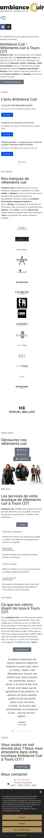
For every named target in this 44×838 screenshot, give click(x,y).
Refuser (22, 823)
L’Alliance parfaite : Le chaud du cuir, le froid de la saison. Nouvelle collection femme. (21, 143)
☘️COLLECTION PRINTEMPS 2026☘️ (17, 105)
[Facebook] (3, 27)
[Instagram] (8, 27)
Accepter (22, 817)
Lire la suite (6, 115)
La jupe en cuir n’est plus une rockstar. (17, 122)
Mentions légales (21, 835)
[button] (40, 792)
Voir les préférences (22, 830)
